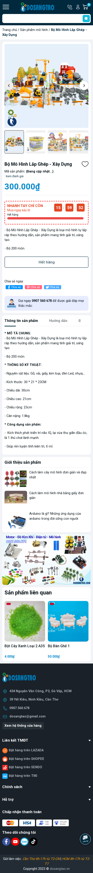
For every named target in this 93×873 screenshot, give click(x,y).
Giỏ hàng (89, 7)
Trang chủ (9, 30)
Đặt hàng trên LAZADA (26, 750)
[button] (83, 85)
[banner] (46, 559)
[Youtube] (15, 841)
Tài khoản (78, 7)
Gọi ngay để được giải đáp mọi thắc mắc (51, 303)
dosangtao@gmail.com (27, 716)
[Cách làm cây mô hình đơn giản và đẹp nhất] (16, 478)
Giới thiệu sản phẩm (23, 462)
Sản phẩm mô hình (34, 30)
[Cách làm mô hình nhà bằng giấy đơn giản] (16, 499)
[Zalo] (24, 841)
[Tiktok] (33, 841)
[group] (46, 86)
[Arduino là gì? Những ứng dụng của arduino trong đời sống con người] (16, 519)
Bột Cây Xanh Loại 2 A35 (25, 646)
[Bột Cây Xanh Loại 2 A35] (25, 621)
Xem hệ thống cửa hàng (23, 726)
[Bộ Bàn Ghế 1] (68, 621)
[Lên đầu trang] (85, 851)
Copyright (30, 869)
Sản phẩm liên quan (28, 592)
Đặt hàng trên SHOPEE (26, 759)
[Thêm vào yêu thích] (85, 164)
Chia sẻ (16, 287)
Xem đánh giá (14, 176)
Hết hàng (47, 262)
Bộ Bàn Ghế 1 (59, 646)
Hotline (70, 7)
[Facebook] (6, 841)
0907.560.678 (19, 708)
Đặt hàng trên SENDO (25, 767)
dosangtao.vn (60, 869)
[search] (86, 18)
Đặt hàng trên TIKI (23, 776)
